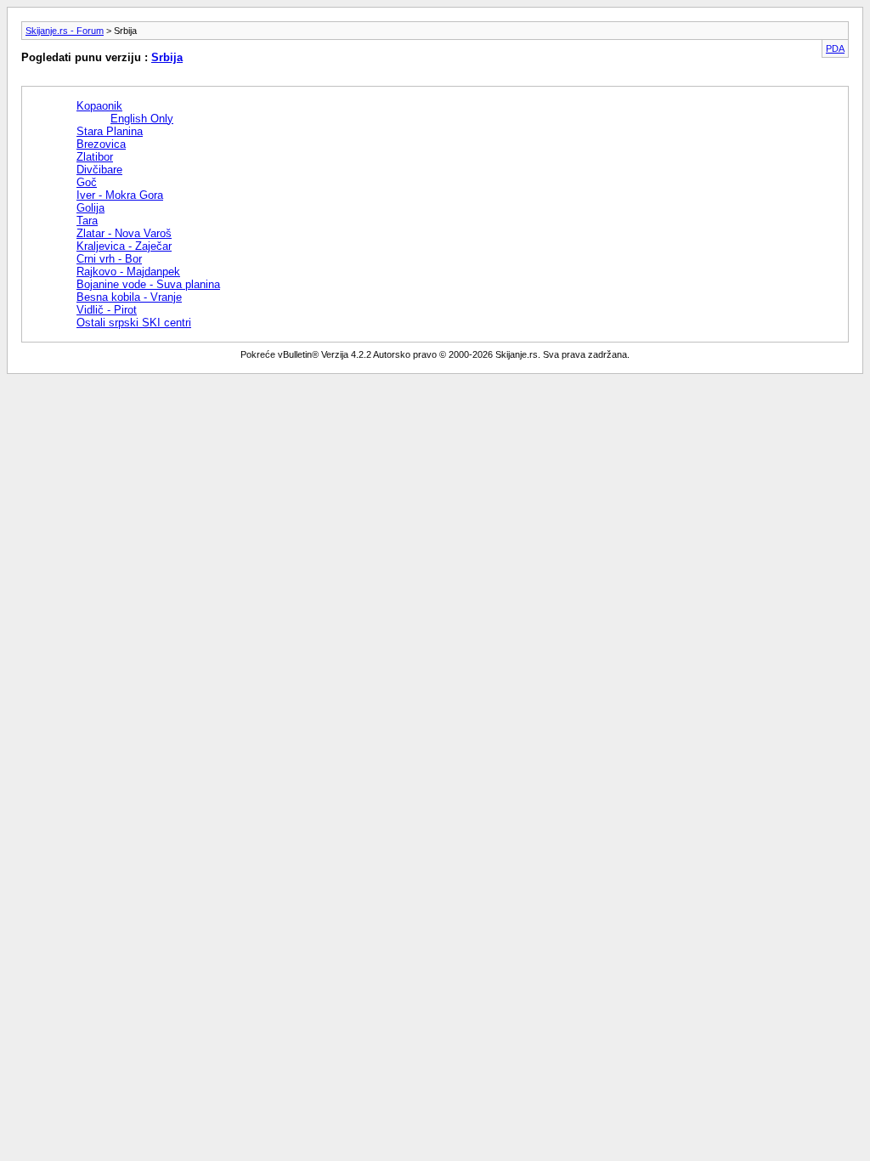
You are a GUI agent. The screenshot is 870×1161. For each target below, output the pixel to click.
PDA (835, 48)
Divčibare (99, 169)
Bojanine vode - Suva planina (148, 284)
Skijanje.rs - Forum (64, 30)
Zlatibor (94, 156)
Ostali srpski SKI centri (133, 322)
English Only (141, 118)
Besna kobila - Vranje (129, 297)
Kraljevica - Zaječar (124, 246)
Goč (86, 182)
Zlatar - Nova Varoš (124, 233)
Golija (90, 207)
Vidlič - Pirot (106, 309)
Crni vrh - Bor (109, 258)
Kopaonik (99, 105)
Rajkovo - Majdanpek (128, 271)
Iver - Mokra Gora (119, 195)
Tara (87, 220)
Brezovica (101, 144)
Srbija (167, 57)
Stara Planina (109, 131)
